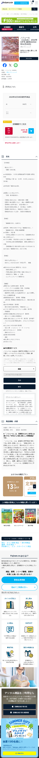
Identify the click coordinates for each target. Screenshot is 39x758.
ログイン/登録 (21, 3)
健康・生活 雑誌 (8, 545)
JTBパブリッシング (11, 72)
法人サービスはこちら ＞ (11, 592)
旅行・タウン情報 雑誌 (13, 14)
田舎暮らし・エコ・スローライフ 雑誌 (16, 546)
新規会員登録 (19, 580)
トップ (3, 14)
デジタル (7, 112)
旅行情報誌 (24, 14)
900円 (24, 104)
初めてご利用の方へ (19, 587)
